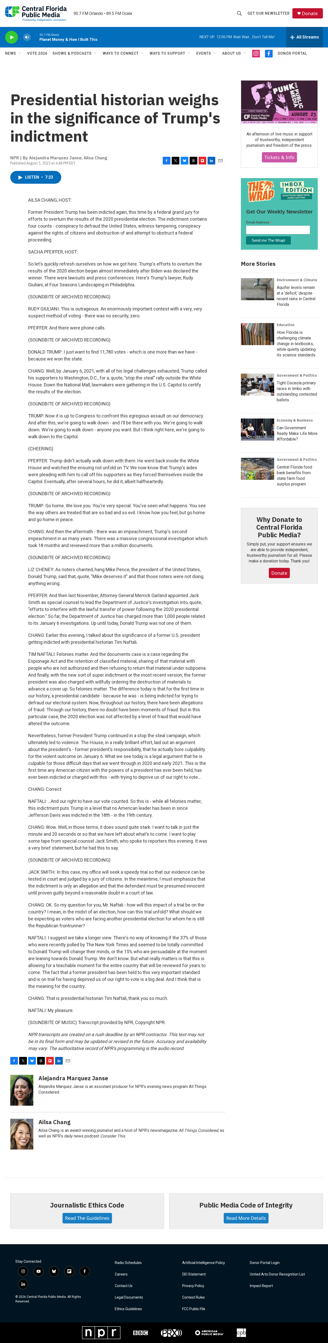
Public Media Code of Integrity (246, 1205)
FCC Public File (193, 1309)
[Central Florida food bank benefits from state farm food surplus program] (257, 469)
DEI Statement (194, 1274)
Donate (310, 13)
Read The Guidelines (87, 1218)
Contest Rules (193, 1297)
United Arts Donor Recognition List (277, 1274)
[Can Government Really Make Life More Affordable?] (257, 430)
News (10, 53)
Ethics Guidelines (128, 1309)
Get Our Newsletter (269, 13)
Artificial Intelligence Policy (203, 1263)
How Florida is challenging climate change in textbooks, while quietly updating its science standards (296, 343)
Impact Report (261, 1286)
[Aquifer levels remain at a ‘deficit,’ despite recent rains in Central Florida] (257, 289)
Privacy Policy (193, 1286)
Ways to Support (167, 53)
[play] (11, 37)
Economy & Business (295, 420)
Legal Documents (129, 1297)
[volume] (27, 37)
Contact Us (123, 1286)
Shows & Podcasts (72, 53)
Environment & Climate (297, 280)
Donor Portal (292, 53)
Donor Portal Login (265, 1263)
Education (285, 325)
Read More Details (246, 1218)
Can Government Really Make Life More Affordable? (297, 433)
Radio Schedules (128, 1263)
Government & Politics (297, 375)
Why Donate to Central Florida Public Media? (279, 527)
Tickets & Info (279, 157)
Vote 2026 (37, 53)
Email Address (259, 222)
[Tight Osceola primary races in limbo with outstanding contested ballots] (257, 385)
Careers (121, 1274)
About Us (231, 53)
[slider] (35, 37)
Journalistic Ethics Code (87, 1205)
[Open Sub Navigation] (20, 53)
